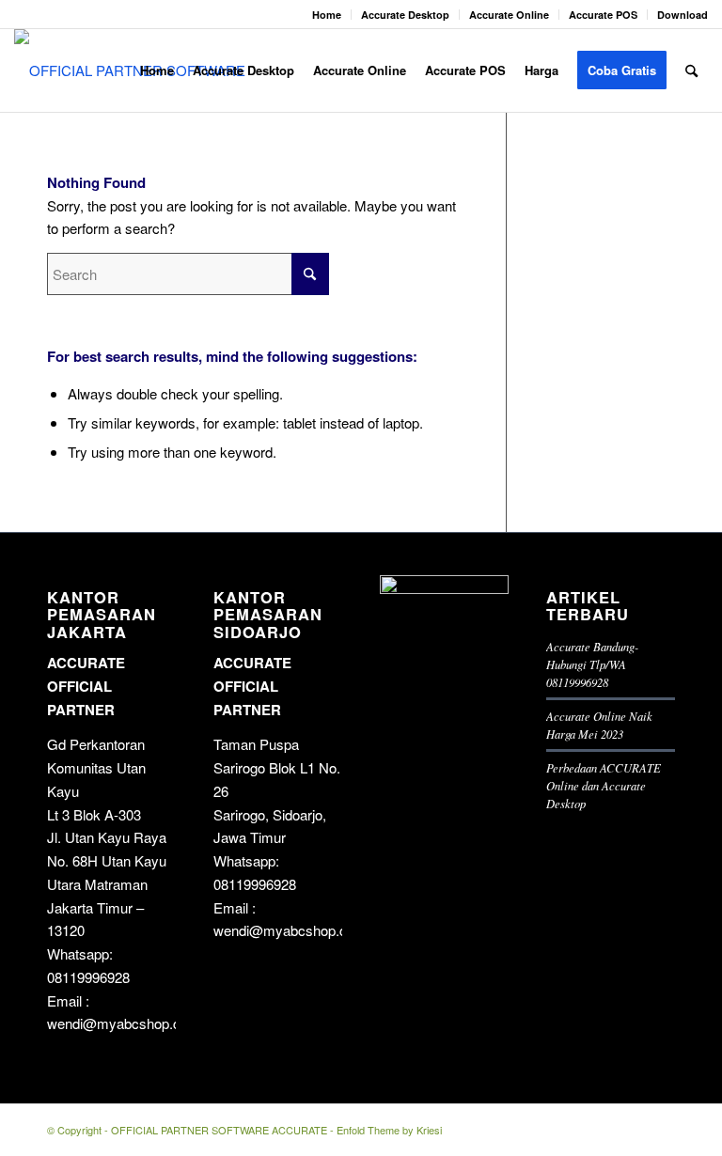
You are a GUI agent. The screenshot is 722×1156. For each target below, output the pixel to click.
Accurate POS (603, 15)
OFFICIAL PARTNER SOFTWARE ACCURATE (219, 1129)
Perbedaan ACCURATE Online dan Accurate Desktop (603, 785)
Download (682, 15)
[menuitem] (327, 14)
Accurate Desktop (405, 15)
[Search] (691, 70)
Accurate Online (509, 15)
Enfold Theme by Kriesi (389, 1129)
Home (326, 15)
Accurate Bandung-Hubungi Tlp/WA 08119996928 (592, 664)
